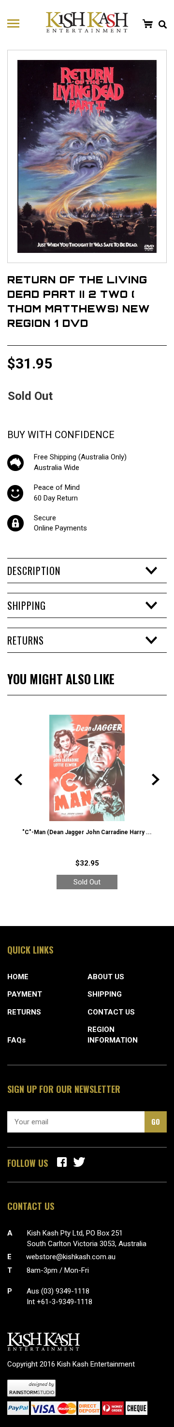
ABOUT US (105, 976)
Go (155, 1121)
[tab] (87, 570)
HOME (18, 976)
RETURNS (24, 1012)
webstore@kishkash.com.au (71, 1256)
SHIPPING (104, 994)
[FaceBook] (62, 1162)
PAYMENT (24, 994)
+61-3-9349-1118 (64, 1301)
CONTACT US (111, 1012)
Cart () (147, 23)
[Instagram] (79, 1162)
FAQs (16, 1040)
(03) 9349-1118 (65, 1291)
